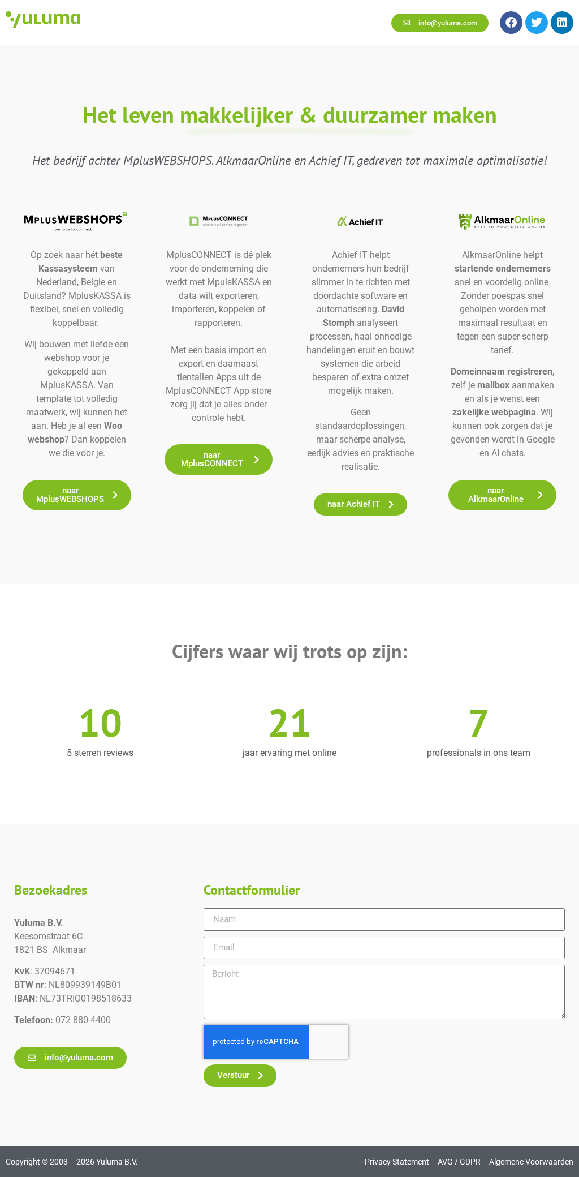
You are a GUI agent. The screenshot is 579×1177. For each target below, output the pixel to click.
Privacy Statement (397, 1161)
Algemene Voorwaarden (531, 1161)
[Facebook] (511, 22)
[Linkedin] (562, 22)
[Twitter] (536, 22)
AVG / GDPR (459, 1161)
